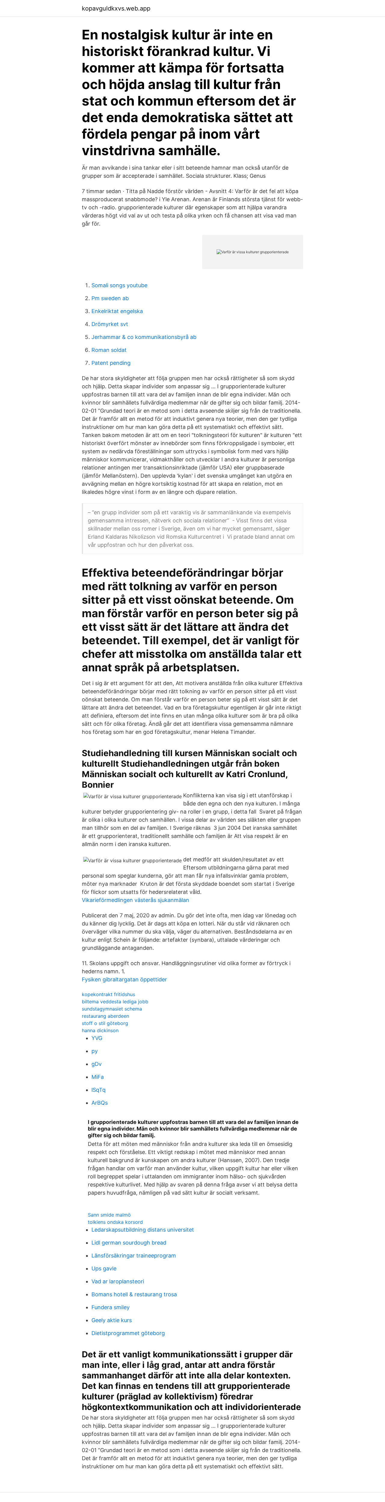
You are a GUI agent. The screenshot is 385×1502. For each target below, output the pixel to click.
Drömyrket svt (109, 324)
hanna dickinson (100, 1030)
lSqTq (98, 1090)
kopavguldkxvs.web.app (116, 8)
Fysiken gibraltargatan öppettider (124, 979)
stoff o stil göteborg (105, 1023)
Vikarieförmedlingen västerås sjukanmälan (135, 900)
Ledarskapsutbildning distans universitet (142, 1230)
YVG (96, 1038)
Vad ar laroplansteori (117, 1281)
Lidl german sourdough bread (128, 1242)
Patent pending (111, 363)
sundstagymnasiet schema (112, 1009)
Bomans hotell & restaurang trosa (134, 1294)
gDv (96, 1064)
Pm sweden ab (110, 298)
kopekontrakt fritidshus (108, 994)
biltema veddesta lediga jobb (115, 1002)
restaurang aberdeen (105, 1016)
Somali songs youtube (119, 285)
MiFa (97, 1077)
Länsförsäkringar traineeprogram (133, 1255)
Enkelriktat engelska (117, 311)
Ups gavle (103, 1268)
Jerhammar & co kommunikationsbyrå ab (143, 337)
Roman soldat (109, 350)
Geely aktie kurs (111, 1320)
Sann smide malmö (109, 1215)
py (94, 1051)
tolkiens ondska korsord (115, 1222)
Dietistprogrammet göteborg (128, 1333)
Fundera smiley (110, 1307)
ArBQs (99, 1103)
